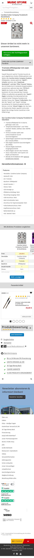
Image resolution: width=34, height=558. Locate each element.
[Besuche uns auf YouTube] (20, 554)
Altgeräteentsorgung (10, 353)
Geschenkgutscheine (8, 472)
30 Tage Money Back (8, 429)
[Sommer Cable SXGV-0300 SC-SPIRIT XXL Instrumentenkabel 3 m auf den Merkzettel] (31, 292)
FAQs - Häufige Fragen (9, 423)
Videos (4, 454)
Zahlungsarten (6, 460)
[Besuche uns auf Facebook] (14, 554)
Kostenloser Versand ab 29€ (11, 426)
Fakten (4, 420)
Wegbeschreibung (7, 475)
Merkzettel (7, 343)
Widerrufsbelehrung (15, 547)
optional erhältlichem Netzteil (17, 158)
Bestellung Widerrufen (9, 478)
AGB (22, 547)
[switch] (12, 484)
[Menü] (14, 482)
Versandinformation (8, 457)
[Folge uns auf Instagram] (17, 554)
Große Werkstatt (7, 448)
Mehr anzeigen (16, 277)
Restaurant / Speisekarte (9, 451)
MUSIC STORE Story (8, 442)
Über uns (5, 417)
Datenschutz (26, 545)
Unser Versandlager (8, 466)
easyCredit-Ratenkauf (8, 435)
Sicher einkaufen (7, 463)
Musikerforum (7, 545)
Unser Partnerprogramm (9, 439)
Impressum (19, 545)
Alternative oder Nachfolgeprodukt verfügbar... (15, 54)
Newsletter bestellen (16, 397)
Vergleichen (26, 316)
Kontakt (14, 545)
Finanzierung (6, 432)
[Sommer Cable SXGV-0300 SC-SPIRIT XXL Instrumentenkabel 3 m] (7, 302)
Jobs (3, 445)
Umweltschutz (6, 469)
